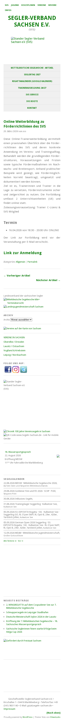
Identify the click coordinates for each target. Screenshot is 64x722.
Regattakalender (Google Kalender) (32, 81)
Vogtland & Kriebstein (14, 350)
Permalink (32, 262)
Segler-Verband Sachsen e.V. (32, 21)
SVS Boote (32, 101)
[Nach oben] (53, 712)
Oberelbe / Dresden (14, 342)
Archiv (7, 319)
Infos (8, 10)
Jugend (15, 5)
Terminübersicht (15, 303)
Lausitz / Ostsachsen (14, 346)
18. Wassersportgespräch (18, 452)
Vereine (42, 5)
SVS (7, 5)
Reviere (52, 5)
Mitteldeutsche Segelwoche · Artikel (32, 68)
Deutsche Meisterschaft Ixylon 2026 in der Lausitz (31, 616)
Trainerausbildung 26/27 (32, 88)
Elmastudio (55, 717)
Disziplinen (28, 5)
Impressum (9, 709)
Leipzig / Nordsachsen (15, 355)
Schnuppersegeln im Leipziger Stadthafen (27, 612)
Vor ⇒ (20, 541)
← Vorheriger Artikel (17, 275)
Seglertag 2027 (32, 74)
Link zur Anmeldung (23, 253)
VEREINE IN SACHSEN (14, 337)
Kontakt (32, 108)
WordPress (28, 717)
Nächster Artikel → (48, 280)
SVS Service (32, 94)
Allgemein (20, 262)
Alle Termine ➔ (10, 541)
